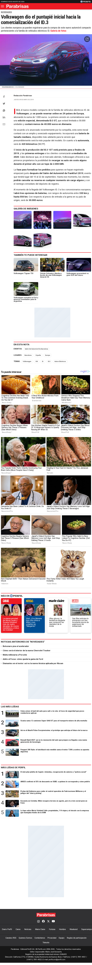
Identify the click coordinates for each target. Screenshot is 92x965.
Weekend (74, 929)
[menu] (2, 6)
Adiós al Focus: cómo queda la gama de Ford (23, 659)
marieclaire (57, 601)
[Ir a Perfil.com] (85, 2)
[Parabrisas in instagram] (38, 921)
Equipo (61, 938)
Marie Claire (40, 929)
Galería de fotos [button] (58, 30)
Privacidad (51, 938)
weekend (80, 601)
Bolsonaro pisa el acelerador (16, 646)
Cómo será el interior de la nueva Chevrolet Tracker (26, 650)
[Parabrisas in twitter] (48, 921)
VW (36, 361)
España (38, 355)
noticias (34, 601)
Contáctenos (39, 938)
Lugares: (18, 355)
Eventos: (18, 349)
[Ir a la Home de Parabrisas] (17, 6)
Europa (47, 355)
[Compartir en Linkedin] (4, 117)
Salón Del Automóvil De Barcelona (36, 349)
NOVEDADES (6, 12)
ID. (43, 361)
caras (11, 601)
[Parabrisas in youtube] (53, 921)
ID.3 (49, 361)
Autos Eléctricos (60, 361)
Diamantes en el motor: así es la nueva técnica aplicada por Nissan (33, 663)
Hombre (62, 929)
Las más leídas (10, 706)
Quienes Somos (25, 938)
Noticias (27, 929)
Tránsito (46, 942)
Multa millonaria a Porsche (15, 655)
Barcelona (28, 355)
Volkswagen (27, 361)
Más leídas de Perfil (13, 767)
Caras (18, 929)
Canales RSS (11, 938)
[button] (87, 39)
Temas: (17, 361)
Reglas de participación (76, 938)
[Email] (4, 124)
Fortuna (52, 929)
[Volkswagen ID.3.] (23, 220)
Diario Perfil (7, 929)
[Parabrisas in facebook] (43, 921)
